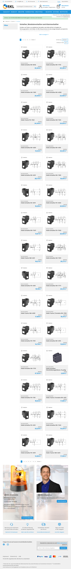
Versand (49, 563)
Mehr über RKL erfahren (27, 532)
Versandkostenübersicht (43, 532)
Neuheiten (49, 12)
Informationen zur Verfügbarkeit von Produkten (14, 567)
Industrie (21, 12)
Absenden (63, 548)
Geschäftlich (65, 1)
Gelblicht (14, 12)
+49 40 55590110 (8, 1)
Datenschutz (13, 556)
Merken (25, 47)
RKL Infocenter (31, 1)
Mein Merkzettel (44, 1)
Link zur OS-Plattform (31, 567)
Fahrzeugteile (29, 12)
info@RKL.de (20, 1)
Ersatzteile (39, 12)
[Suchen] (34, 6)
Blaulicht (6, 12)
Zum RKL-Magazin (59, 532)
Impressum (6, 556)
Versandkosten (17, 563)
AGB (20, 556)
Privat (59, 1)
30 (66, 42)
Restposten (64, 12)
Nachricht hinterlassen (11, 532)
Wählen (65, 40)
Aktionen (56, 12)
